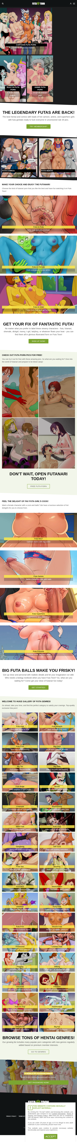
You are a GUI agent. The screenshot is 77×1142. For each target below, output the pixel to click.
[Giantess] (20, 902)
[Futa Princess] (38, 642)
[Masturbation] (57, 882)
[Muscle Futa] (57, 922)
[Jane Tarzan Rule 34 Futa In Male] (20, 392)
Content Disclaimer (59, 1114)
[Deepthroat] (20, 1022)
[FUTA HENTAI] (58, 157)
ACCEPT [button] (50, 1136)
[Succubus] (20, 882)
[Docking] (57, 862)
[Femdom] (57, 982)
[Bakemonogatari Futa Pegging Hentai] (57, 443)
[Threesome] (20, 942)
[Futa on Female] (38, 255)
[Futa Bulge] (20, 782)
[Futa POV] (20, 922)
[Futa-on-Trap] (20, 1002)
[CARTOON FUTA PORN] (26, 31)
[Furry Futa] (57, 902)
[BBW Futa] (20, 822)
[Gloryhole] (20, 982)
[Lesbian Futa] (57, 942)
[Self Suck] (57, 842)
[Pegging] (20, 962)
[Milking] (57, 962)
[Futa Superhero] (38, 605)
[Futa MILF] (38, 530)
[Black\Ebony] (57, 802)
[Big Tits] (20, 762)
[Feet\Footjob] (57, 1002)
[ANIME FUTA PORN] (40, 78)
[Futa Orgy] (57, 822)
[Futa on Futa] (38, 215)
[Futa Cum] (20, 742)
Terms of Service (24, 1116)
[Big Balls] (57, 762)
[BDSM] (57, 782)
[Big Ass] (57, 1022)
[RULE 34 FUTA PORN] (13, 78)
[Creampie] (20, 802)
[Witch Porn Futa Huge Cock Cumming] (57, 392)
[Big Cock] (57, 742)
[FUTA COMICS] (19, 157)
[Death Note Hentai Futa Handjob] (20, 443)
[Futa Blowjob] (57, 722)
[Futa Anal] (20, 722)
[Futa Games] (38, 567)
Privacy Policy (11, 1116)
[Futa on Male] (38, 295)
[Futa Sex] (20, 862)
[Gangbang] (20, 842)
